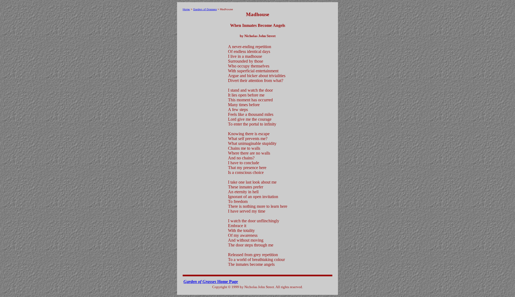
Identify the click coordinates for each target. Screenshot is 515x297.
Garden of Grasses (205, 9)
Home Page (210, 281)
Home (186, 9)
